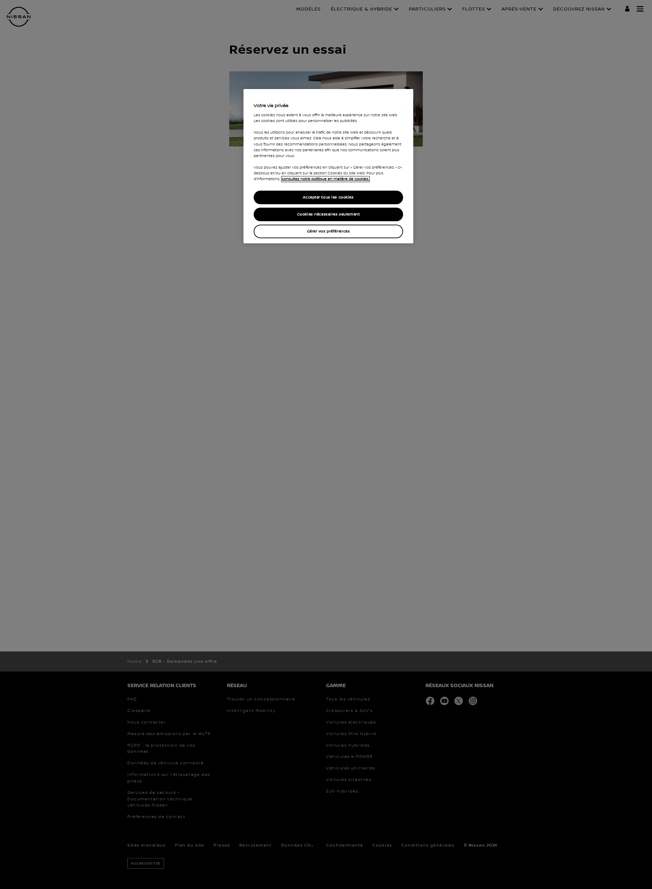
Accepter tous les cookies (328, 197)
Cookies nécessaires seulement (328, 214)
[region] (328, 166)
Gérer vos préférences (328, 231)
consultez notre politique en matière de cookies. (325, 179)
